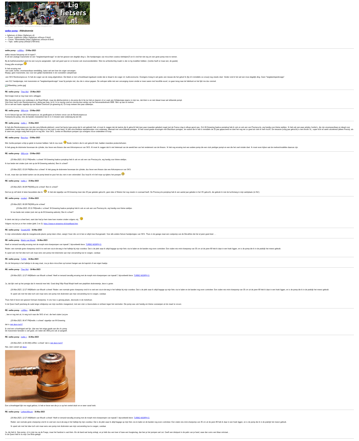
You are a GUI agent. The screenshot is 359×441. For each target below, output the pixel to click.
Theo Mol (24, 92)
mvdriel (24, 198)
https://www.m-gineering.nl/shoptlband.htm (61, 224)
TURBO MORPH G (93, 244)
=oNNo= (20, 50)
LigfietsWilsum (27, 412)
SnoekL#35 (25, 230)
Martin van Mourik (28, 240)
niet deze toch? (16, 324)
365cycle (24, 110)
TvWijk (24, 259)
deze (25, 347)
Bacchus (24, 138)
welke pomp (11, 31)
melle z (24, 123)
